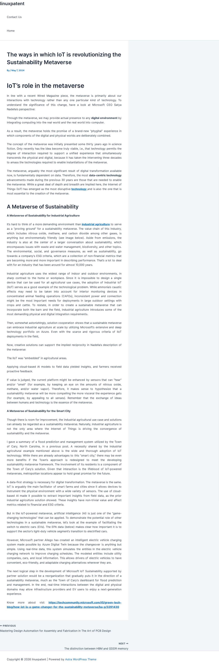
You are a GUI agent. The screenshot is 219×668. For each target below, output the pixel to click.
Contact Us (14, 17)
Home (11, 30)
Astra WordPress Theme (80, 659)
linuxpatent (12, 3)
